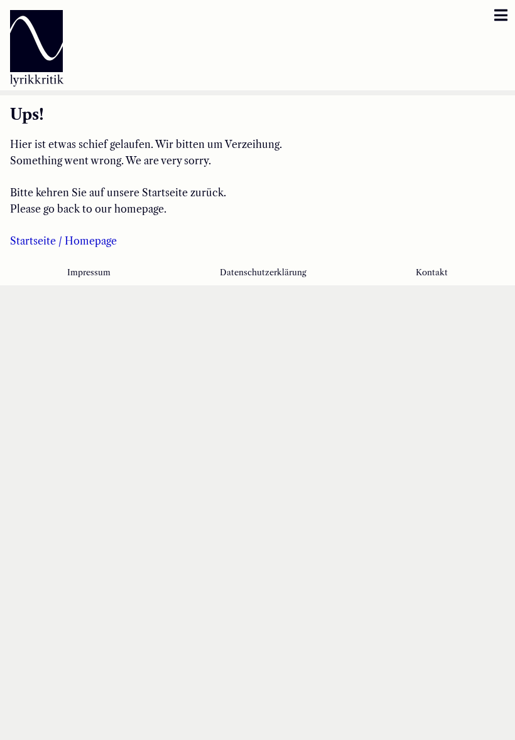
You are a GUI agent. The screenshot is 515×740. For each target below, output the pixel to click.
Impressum (89, 272)
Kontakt (432, 272)
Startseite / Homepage (63, 241)
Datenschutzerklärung (263, 272)
